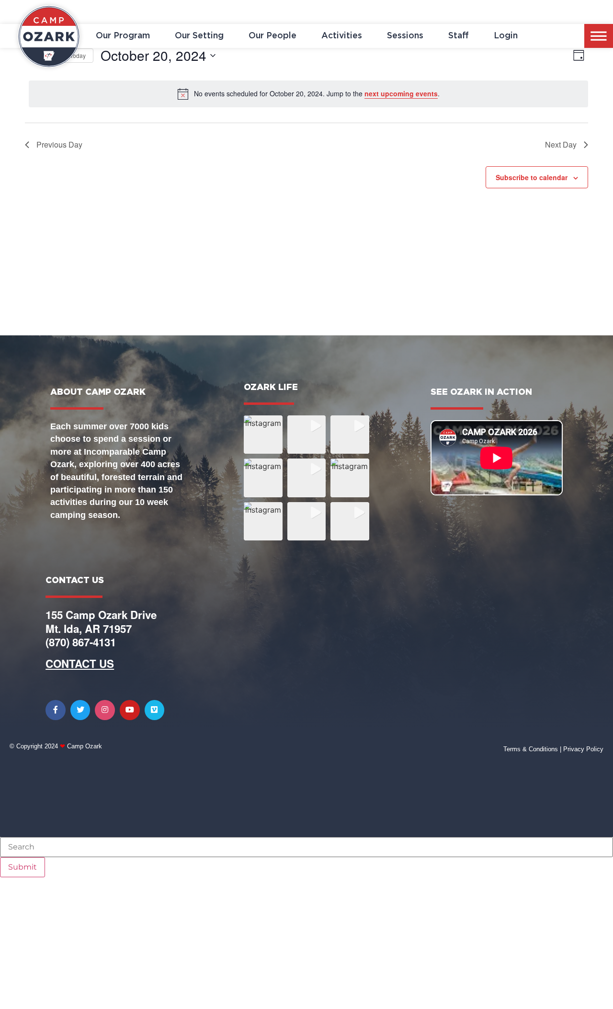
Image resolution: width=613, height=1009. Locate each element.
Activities (341, 36)
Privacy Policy (583, 749)
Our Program (123, 36)
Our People (272, 36)
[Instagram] (105, 710)
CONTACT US (79, 663)
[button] (263, 434)
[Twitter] (80, 710)
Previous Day (59, 144)
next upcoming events (401, 93)
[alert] (308, 93)
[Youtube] (130, 710)
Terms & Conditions (530, 749)
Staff (458, 36)
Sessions (405, 36)
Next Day (561, 144)
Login (506, 36)
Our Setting (199, 36)
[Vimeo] (155, 710)
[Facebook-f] (55, 710)
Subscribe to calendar (532, 177)
